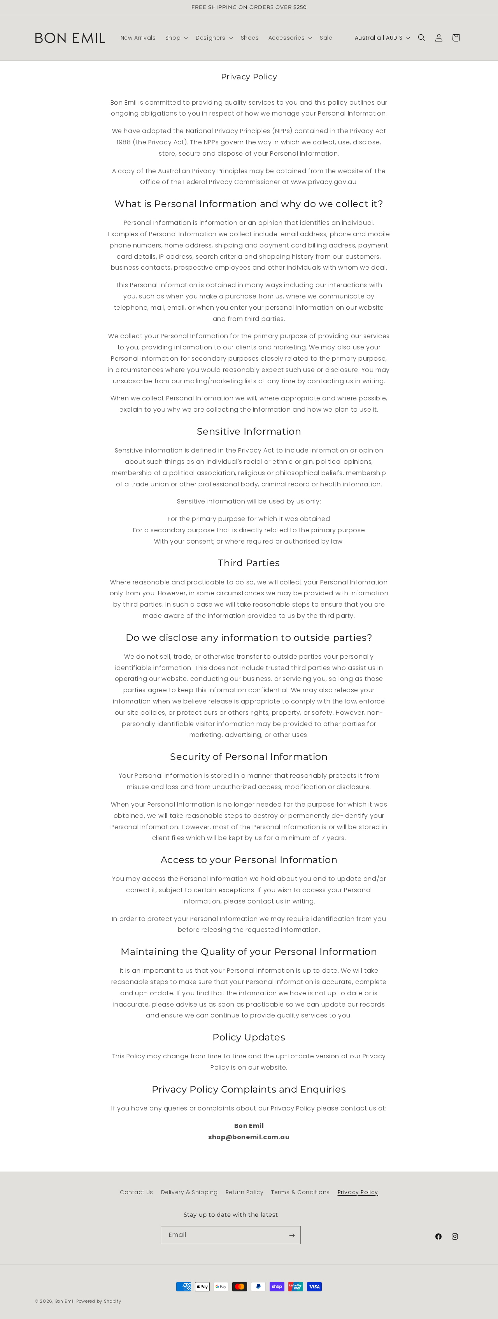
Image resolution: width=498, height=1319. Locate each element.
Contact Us (136, 1192)
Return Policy (245, 1192)
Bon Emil (65, 1301)
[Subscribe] (291, 1235)
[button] (176, 38)
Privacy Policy (358, 1192)
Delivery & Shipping (189, 1192)
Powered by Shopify (98, 1301)
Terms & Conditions (300, 1192)
